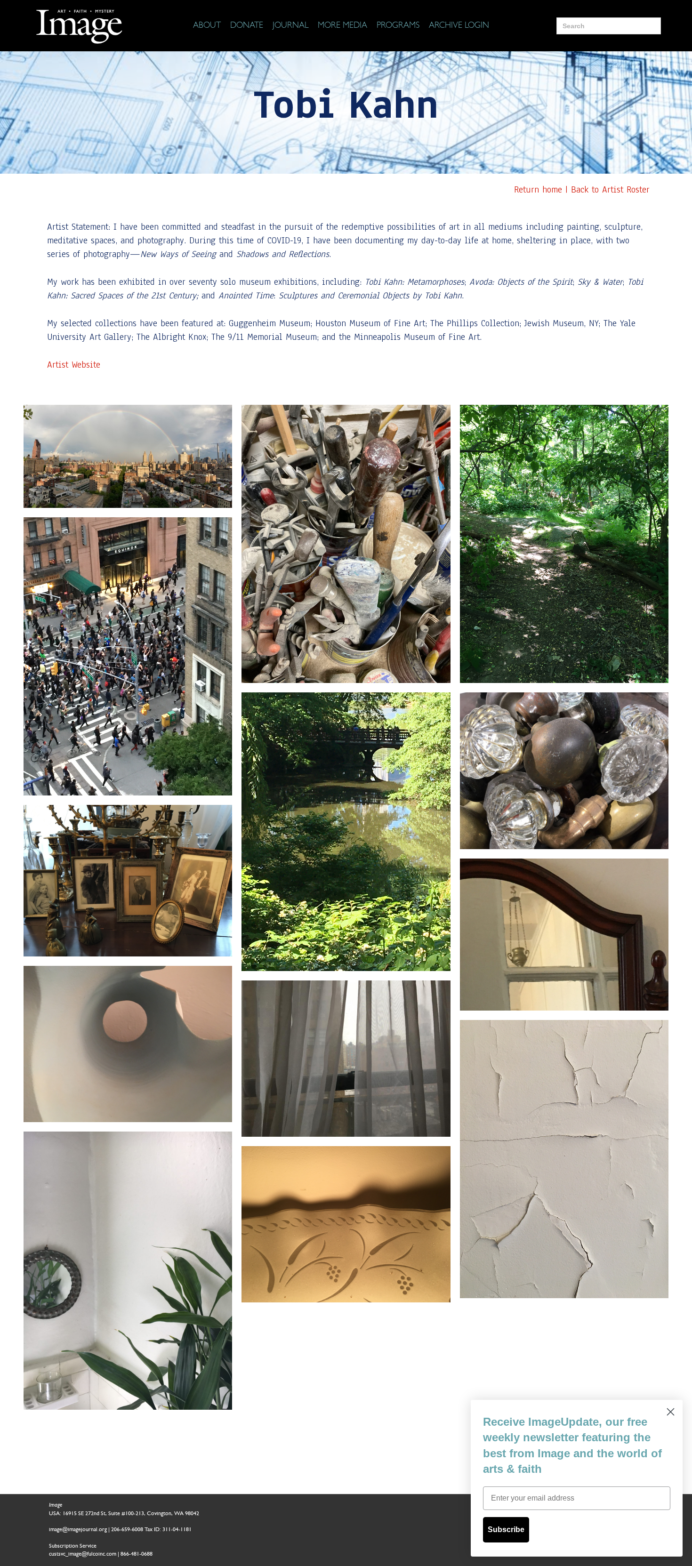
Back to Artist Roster (610, 190)
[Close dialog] (670, 1412)
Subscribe (506, 1530)
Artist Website (73, 365)
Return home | (542, 190)
